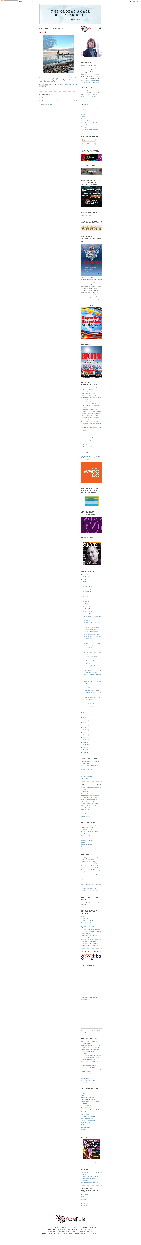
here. (84, 904)
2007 (84, 745)
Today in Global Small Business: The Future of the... (92, 682)
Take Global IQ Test (86, 836)
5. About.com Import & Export (89, 799)
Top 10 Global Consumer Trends (92, 652)
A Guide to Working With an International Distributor (88, 1066)
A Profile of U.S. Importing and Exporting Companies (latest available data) (89, 890)
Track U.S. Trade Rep (86, 842)
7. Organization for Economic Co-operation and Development (90, 807)
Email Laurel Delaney (86, 91)
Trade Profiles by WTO (87, 844)
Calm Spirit (44, 31)
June (86, 601)
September (87, 594)
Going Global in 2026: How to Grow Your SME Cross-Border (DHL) (90, 867)
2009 (84, 740)
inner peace (68, 84)
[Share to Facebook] (45, 85)
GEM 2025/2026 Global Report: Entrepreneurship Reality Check (90, 863)
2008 (84, 742)
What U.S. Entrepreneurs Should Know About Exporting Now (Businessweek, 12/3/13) (91, 445)
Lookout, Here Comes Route (91, 634)
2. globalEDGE (85, 791)
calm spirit (60, 84)
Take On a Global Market (90, 695)
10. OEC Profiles (85, 816)
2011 (84, 735)
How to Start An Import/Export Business (91, 1055)
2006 (84, 747)
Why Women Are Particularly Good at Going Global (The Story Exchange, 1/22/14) (91, 423)
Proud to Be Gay (88, 641)
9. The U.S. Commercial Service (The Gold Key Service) (90, 813)
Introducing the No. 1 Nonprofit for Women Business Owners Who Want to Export (91, 458)
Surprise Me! (84, 778)
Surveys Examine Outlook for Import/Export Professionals (88, 1098)
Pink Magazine (85, 1114)
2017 (84, 720)
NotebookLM (84, 1205)
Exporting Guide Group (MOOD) (89, 107)
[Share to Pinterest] (47, 85)
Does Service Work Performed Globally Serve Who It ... (91, 655)
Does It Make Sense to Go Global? (93, 692)
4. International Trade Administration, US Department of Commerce (91, 796)
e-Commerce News (86, 1107)
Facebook (83, 110)
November (87, 589)
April (86, 606)
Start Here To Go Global (87, 833)
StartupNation (84, 1112)
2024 (84, 579)
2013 (84, 730)
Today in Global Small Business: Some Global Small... (92, 617)
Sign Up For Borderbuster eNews (89, 774)
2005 (84, 750)
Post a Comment (43, 98)
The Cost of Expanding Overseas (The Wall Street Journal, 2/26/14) (91, 398)
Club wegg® (84, 127)
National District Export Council (89, 831)
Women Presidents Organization (89, 1182)
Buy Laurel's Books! (86, 776)
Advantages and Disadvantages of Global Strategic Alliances (90, 1058)
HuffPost (83, 1093)
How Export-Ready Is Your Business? (90, 929)
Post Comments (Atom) (52, 104)
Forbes (83, 1095)
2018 (84, 717)
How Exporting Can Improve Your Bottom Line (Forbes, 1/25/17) (90, 388)
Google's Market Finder (87, 829)
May (86, 604)
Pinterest (83, 116)
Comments (86, 143)
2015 (84, 725)
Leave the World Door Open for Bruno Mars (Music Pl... (92, 628)
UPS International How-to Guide (89, 849)
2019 (84, 715)
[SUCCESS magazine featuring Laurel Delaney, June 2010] (92, 564)
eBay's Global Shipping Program (89, 825)
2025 (84, 577)
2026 (84, 574)
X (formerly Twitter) (86, 120)
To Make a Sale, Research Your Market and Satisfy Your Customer (91, 940)
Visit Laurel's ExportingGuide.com (90, 765)
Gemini (83, 1201)
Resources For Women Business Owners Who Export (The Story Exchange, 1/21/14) (91, 429)
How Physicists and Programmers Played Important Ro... (92, 671)
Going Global (84, 1076)
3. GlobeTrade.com (86, 793)
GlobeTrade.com (69, 1227)
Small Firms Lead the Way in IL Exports (91, 921)
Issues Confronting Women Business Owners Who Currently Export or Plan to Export (91, 1051)
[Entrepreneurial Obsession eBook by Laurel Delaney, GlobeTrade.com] (92, 505)
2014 (84, 727)
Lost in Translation (86, 1078)
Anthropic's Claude (86, 1195)
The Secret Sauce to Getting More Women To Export (90, 1042)
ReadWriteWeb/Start (86, 1129)
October (87, 591)
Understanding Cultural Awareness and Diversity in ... (93, 678)
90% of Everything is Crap (91, 631)
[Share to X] (43, 85)
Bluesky (83, 118)
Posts (84, 140)
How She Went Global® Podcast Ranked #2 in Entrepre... (92, 649)
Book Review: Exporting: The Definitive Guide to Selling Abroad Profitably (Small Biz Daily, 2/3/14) (91, 411)
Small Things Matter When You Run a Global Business (92, 624)
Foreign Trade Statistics (87, 827)
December (87, 586)
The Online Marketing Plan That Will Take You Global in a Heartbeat (91, 1046)
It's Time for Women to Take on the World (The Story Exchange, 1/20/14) (91, 434)
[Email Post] (50, 84)
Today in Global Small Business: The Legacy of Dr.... (92, 660)
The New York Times (86, 1125)
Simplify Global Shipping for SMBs (90, 1109)
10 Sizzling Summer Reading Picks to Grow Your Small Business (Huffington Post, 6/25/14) (91, 393)
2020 (84, 712)
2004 (84, 752)
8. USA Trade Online (86, 810)
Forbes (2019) (84, 1091)
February (87, 611)
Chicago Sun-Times (86, 1105)
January (87, 614)
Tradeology (84, 847)
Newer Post (42, 101)
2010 (84, 737)
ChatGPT (83, 1199)
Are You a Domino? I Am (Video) (92, 674)
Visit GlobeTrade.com (86, 768)
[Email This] (40, 85)
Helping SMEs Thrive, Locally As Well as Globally (93, 644)
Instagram (83, 112)
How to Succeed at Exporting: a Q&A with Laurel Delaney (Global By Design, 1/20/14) (90, 439)
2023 (84, 582)
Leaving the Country (86, 1074)
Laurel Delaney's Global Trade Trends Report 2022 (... (92, 698)
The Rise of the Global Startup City (90, 882)
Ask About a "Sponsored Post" (89, 95)
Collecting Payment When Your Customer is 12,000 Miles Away (90, 944)
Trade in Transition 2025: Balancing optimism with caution (90, 871)
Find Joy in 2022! (88, 706)
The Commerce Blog (86, 838)
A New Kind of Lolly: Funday (92, 690)
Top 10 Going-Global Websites (89, 927)
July (86, 599)
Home (58, 101)
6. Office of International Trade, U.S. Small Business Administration (90, 803)
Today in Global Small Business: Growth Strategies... (92, 703)
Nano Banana (84, 1203)
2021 (84, 710)
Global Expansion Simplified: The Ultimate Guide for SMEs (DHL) (90, 859)
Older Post (75, 101)
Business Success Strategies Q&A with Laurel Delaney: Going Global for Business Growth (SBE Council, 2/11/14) (91, 404)
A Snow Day (87, 620)
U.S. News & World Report (88, 1116)
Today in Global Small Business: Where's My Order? (92, 637)
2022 (84, 584)
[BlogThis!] (41, 85)
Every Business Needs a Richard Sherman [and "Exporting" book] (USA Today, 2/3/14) (90, 417)
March (86, 609)
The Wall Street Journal (87, 1118)
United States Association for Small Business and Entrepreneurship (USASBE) (90, 1178)
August (87, 596)
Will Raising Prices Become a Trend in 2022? (91, 667)
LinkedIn (83, 114)
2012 (84, 732)
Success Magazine (86, 1127)
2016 (84, 722)
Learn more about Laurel (91, 80)
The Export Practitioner (87, 840)
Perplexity (83, 1197)
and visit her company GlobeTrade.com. (90, 81)
